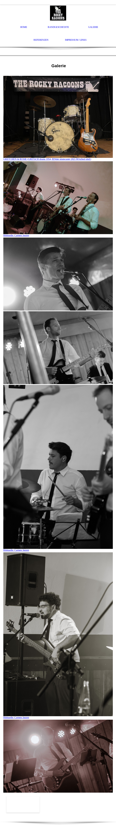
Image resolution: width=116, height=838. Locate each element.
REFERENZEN (41, 40)
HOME (23, 27)
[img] (58, 13)
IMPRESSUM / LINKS (75, 40)
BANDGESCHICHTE (58, 27)
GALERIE (93, 27)
